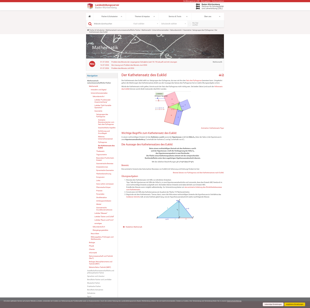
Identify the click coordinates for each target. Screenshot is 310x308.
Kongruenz (100, 177)
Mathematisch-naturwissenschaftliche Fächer (123, 30)
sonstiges (98, 223)
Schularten (91, 293)
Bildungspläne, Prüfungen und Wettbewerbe (102, 238)
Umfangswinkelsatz (103, 201)
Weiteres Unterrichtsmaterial (105, 138)
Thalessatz (100, 151)
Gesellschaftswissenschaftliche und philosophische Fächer (100, 272)
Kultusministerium (218, 1)
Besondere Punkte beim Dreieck (105, 159)
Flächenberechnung (103, 174)
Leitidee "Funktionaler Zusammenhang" (102, 101)
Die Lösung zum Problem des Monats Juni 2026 (129, 65)
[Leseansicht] (223, 75)
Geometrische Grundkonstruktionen (104, 209)
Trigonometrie (101, 155)
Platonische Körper (103, 187)
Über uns (207, 16)
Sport (89, 296)
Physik (91, 246)
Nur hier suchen (195, 24)
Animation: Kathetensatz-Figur (212, 128)
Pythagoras (102, 142)
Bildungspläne (205, 1)
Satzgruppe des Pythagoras (202, 30)
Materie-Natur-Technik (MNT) (100, 267)
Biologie (92, 242)
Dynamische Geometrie (105, 170)
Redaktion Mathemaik (134, 227)
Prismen (99, 191)
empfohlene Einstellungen (294, 304)
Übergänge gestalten (100, 230)
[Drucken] (220, 75)
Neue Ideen (95, 233)
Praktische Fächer (94, 286)
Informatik (93, 253)
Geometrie (187, 30)
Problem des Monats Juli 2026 (122, 68)
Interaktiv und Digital (98, 90)
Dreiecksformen (102, 167)
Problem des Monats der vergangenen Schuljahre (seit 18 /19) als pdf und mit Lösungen (144, 62)
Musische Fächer (93, 283)
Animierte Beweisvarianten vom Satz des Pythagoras (106, 122)
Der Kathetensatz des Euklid (106, 147)
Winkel (98, 204)
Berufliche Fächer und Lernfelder (99, 280)
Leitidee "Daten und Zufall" (104, 217)
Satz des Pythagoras (194, 80)
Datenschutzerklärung (234, 301)
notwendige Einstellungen (273, 304)
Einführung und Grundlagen (104, 132)
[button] (89, 16)
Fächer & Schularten (109, 16)
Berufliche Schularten (95, 290)
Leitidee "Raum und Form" (104, 220)
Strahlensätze (101, 197)
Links (98, 180)
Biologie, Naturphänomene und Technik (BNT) (100, 263)
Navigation (92, 75)
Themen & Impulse (142, 16)
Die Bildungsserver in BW (191, 1)
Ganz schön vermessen (105, 184)
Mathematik (146, 30)
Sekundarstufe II (99, 227)
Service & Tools (175, 16)
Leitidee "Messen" (100, 213)
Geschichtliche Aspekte (106, 128)
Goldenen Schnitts (133, 197)
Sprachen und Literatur (96, 276)
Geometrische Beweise (104, 163)
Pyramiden (100, 194)
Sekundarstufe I (176, 30)
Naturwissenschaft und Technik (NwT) (101, 257)
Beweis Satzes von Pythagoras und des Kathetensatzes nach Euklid (198, 173)
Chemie (92, 249)
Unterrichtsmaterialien (160, 30)
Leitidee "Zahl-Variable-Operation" (103, 106)
